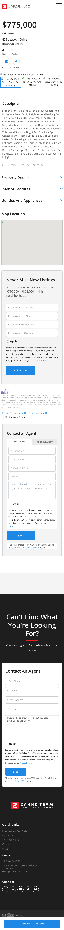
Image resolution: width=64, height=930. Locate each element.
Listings (15, 413)
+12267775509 (11, 861)
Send (21, 535)
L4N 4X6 (44, 413)
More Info (19, 441)
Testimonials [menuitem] (10, 839)
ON (24, 413)
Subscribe (20, 370)
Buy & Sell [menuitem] (8, 835)
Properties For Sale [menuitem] (14, 831)
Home (5, 413)
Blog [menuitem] (5, 848)
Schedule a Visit (45, 442)
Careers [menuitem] (7, 844)
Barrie (34, 413)
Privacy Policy (40, 360)
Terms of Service (32, 547)
